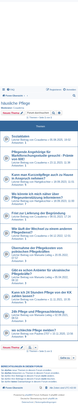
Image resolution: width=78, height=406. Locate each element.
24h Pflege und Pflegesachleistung (38, 311)
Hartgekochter (42, 181)
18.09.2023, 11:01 (64, 181)
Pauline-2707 (41, 333)
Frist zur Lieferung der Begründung (38, 213)
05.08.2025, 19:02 (60, 139)
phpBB (28, 395)
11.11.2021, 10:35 (60, 299)
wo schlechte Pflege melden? (34, 330)
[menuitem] (11, 89)
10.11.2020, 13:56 (62, 333)
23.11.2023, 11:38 (60, 162)
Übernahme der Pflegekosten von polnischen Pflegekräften (37, 249)
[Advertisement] (39, 45)
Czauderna (18, 108)
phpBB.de (53, 398)
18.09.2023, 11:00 (64, 200)
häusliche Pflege (15, 103)
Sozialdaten (20, 136)
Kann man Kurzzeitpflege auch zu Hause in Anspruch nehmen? (42, 176)
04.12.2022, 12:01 (60, 235)
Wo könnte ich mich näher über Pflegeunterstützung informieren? (37, 195)
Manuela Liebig (43, 255)
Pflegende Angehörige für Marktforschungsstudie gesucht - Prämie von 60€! (42, 155)
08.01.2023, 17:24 (60, 216)
